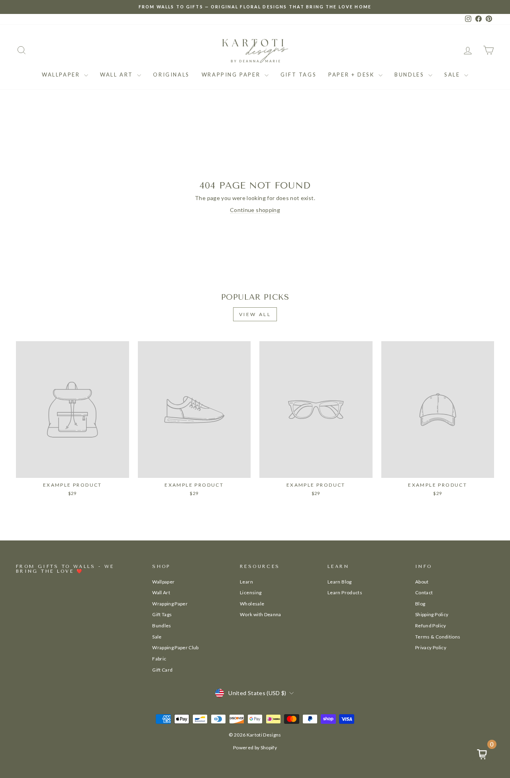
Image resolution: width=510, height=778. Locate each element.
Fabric (159, 659)
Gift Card (162, 670)
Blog (420, 604)
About (422, 582)
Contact (424, 592)
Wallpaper (62, 74)
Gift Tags (298, 74)
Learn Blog (340, 582)
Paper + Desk (352, 74)
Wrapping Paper (232, 74)
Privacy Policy (430, 647)
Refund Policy (430, 626)
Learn (246, 582)
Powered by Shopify (255, 747)
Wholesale (252, 604)
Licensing (250, 592)
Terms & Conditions (437, 637)
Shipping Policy (431, 614)
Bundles (410, 74)
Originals (171, 74)
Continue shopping (255, 209)
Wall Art (117, 74)
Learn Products (345, 592)
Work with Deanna (260, 614)
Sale (453, 74)
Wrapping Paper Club (175, 647)
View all (255, 314)
